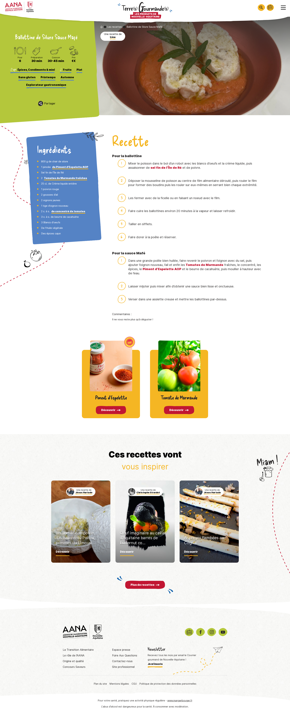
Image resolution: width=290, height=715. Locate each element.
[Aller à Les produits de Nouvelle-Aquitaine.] (101, 27)
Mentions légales (119, 683)
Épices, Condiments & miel (36, 69)
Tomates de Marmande (204, 265)
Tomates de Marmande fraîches (65, 178)
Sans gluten (27, 77)
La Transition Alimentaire (78, 649)
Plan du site (100, 683)
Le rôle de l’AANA (73, 655)
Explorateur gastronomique (46, 84)
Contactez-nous (122, 661)
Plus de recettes (142, 584)
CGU (134, 683)
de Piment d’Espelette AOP (70, 167)
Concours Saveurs (74, 666)
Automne (67, 77)
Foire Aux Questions (124, 655)
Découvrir (108, 410)
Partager (49, 103)
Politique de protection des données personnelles (167, 683)
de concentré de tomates (68, 211)
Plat (79, 69)
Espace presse (121, 649)
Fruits (67, 69)
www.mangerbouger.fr (179, 700)
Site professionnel (123, 666)
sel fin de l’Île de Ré (166, 167)
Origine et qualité (73, 661)
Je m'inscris (155, 664)
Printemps (48, 77)
